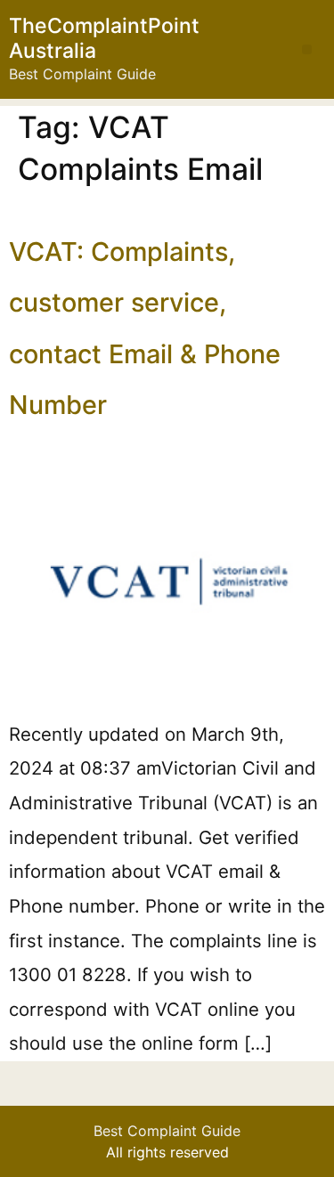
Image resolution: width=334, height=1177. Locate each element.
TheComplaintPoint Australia (104, 38)
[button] (307, 49)
